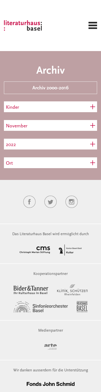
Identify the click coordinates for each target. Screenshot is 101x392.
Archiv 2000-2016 (50, 88)
